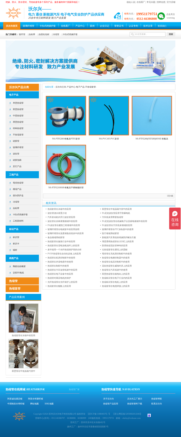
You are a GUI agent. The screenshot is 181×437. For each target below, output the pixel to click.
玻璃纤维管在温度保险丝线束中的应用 (66, 233)
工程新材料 (18, 221)
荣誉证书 (119, 26)
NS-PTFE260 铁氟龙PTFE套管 (66, 138)
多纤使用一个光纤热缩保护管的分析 (64, 249)
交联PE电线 (18, 272)
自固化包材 (44, 34)
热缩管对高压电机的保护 (59, 278)
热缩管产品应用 (110, 403)
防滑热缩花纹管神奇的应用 (114, 245)
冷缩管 (56, 34)
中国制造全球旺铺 (15, 403)
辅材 (15, 250)
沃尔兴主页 (61, 87)
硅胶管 (16, 141)
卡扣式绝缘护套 (48, 26)
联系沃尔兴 (156, 403)
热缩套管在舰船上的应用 (59, 286)
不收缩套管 (90, 87)
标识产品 (13, 229)
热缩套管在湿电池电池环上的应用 (63, 245)
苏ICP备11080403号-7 (99, 414)
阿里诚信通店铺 (14, 399)
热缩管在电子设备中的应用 (60, 274)
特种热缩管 (18, 128)
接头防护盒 (18, 195)
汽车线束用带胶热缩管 (112, 217)
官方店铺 (171, 2)
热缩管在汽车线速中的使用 (114, 270)
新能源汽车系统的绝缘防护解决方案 (119, 237)
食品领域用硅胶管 (56, 237)
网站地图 (34, 403)
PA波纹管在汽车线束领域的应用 (117, 225)
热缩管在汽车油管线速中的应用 (62, 270)
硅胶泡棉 (17, 160)
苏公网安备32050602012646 (127, 414)
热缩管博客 (156, 399)
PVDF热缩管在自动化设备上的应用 (64, 253)
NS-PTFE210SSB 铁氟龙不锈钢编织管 (66, 187)
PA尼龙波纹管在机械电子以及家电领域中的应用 (124, 221)
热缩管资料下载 (134, 403)
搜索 (171, 34)
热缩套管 (15, 288)
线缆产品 (13, 258)
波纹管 (16, 153)
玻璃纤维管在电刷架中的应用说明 (63, 229)
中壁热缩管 (18, 115)
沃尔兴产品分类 (19, 87)
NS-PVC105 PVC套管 (109, 138)
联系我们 (162, 26)
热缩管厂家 (74, 389)
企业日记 (104, 26)
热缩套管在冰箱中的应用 (59, 209)
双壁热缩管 (18, 109)
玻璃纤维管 (28, 26)
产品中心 (80, 26)
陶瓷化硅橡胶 (19, 266)
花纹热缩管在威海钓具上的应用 (117, 266)
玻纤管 (22, 34)
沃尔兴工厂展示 (134, 399)
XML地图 (49, 403)
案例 (92, 26)
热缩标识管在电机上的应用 (114, 282)
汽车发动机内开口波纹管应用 (61, 217)
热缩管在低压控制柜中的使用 (116, 262)
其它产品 (17, 166)
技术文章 (148, 26)
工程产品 (13, 174)
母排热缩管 (18, 183)
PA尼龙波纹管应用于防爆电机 (116, 213)
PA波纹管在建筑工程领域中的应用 (64, 225)
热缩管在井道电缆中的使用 (60, 262)
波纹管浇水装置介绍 (57, 213)
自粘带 (32, 34)
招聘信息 (161, 2)
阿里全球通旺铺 (35, 399)
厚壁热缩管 (18, 122)
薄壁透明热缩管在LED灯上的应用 (118, 241)
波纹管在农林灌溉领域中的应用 (62, 221)
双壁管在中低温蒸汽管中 (23, 371)
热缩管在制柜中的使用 (58, 266)
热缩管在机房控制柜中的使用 (61, 257)
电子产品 (80, 87)
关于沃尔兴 (108, 399)
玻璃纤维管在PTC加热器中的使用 (117, 229)
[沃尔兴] (14, 13)
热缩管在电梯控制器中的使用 (116, 257)
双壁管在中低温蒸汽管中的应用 (117, 209)
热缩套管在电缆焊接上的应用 (116, 286)
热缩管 (13, 280)
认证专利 (133, 26)
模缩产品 (17, 189)
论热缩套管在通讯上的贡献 (114, 249)
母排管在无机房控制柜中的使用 (117, 253)
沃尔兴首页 (11, 26)
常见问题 (151, 2)
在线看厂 (141, 2)
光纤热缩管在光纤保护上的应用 (62, 282)
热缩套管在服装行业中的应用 (61, 241)
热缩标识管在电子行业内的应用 (117, 278)
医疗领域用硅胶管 (110, 233)
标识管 (16, 237)
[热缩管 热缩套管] (90, 81)
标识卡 (16, 243)
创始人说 (131, 2)
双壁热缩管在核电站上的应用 (116, 274)
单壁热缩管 (18, 103)
